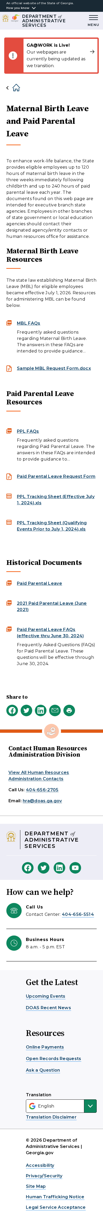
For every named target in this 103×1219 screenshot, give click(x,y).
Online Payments (45, 1047)
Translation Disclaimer (51, 1117)
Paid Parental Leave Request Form (56, 476)
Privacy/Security (44, 1175)
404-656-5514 (78, 914)
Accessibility (40, 1165)
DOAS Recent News (48, 1007)
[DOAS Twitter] (43, 868)
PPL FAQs (28, 431)
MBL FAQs (28, 323)
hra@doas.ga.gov (42, 800)
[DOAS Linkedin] (59, 868)
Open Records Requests (53, 1058)
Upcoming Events (45, 996)
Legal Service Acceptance (56, 1207)
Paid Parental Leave (39, 583)
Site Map (36, 1186)
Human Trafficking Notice (55, 1196)
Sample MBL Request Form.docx (54, 368)
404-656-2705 (42, 789)
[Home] (12, 88)
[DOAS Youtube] (75, 868)
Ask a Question (43, 1070)
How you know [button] (18, 8)
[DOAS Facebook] (28, 868)
